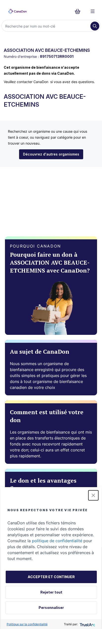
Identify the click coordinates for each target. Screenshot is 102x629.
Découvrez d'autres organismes (51, 154)
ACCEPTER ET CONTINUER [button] (51, 577)
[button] (93, 495)
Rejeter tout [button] (51, 592)
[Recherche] (94, 26)
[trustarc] (87, 624)
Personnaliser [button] (51, 607)
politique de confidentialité (57, 540)
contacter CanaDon (32, 82)
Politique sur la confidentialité (27, 624)
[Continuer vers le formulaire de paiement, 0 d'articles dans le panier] (79, 11)
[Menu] (92, 11)
